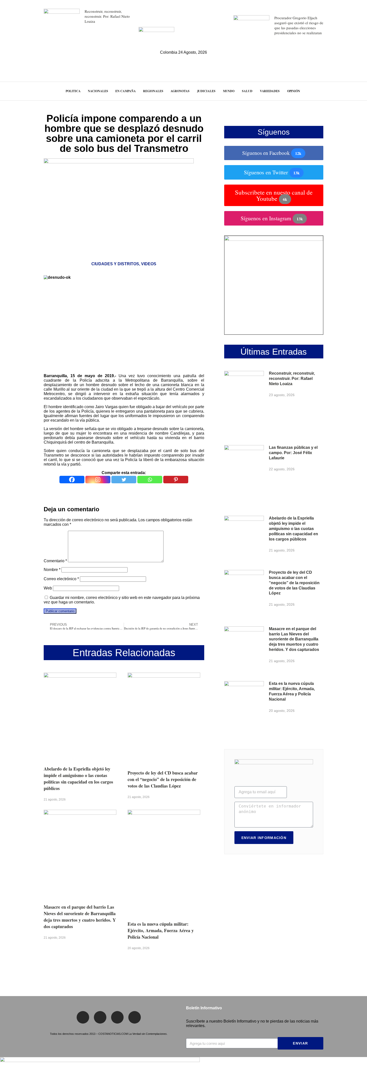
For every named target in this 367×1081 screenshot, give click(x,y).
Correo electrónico (61, 579)
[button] (354, 91)
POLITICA (73, 91)
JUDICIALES (206, 91)
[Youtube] (134, 1017)
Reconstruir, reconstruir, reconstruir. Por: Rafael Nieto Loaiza (107, 16)
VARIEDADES (270, 91)
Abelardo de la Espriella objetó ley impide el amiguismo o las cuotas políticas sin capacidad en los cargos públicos (78, 779)
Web (48, 588)
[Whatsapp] (149, 479)
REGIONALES (153, 91)
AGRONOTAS (180, 91)
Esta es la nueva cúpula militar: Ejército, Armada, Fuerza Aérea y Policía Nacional (161, 930)
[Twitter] (123, 479)
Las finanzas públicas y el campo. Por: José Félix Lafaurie (293, 452)
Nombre (52, 569)
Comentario (55, 561)
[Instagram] (97, 479)
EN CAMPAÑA (125, 91)
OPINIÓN (293, 91)
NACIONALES (98, 91)
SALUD (247, 91)
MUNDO (229, 91)
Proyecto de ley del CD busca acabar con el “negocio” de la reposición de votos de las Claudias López (163, 779)
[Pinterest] (175, 479)
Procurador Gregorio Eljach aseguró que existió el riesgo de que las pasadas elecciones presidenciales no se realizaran (298, 25)
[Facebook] (71, 479)
